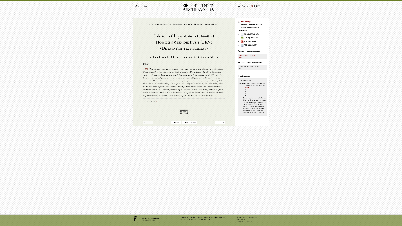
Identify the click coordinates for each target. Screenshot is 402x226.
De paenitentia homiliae (188, 24)
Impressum (241, 219)
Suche (244, 6)
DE (252, 6)
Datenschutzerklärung (244, 221)
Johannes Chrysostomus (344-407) (167, 24)
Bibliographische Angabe (251, 24)
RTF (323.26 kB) (250, 45)
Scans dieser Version (250, 27)
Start (137, 6)
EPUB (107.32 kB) (251, 38)
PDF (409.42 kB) (250, 41)
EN (255, 6)
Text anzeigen (247, 22)
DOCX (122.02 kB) (251, 34)
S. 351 (145, 69)
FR (259, 6)
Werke (147, 6)
